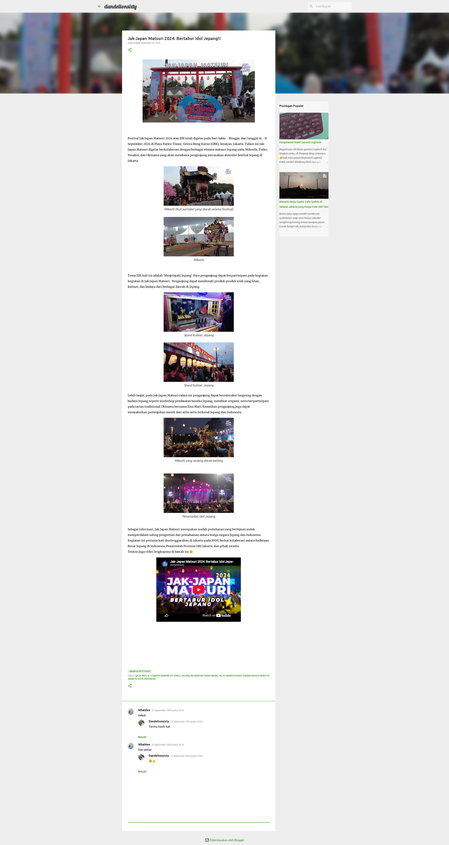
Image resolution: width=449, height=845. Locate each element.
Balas (142, 737)
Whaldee (144, 710)
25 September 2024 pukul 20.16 (168, 710)
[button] (130, 50)
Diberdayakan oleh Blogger (226, 840)
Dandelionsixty (159, 721)
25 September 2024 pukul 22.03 (186, 721)
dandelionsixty (120, 6)
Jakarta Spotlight (140, 671)
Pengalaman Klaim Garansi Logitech (300, 142)
